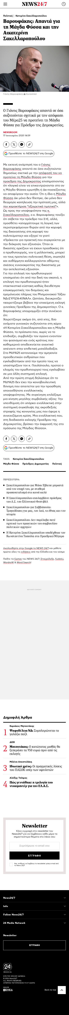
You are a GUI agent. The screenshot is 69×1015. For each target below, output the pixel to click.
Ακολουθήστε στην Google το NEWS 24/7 (26, 548)
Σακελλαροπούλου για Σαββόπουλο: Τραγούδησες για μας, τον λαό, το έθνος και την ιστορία (36, 510)
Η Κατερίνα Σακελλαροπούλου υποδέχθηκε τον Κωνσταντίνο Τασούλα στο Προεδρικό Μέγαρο (35, 534)
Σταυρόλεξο (47, 559)
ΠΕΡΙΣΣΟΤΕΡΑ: (11, 480)
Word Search (24, 562)
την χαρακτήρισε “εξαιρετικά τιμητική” (29, 206)
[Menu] (5, 4)
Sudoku (59, 559)
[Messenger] (22, 144)
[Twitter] (14, 144)
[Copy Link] (29, 144)
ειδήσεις (25, 552)
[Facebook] (6, 144)
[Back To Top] (62, 990)
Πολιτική (8, 16)
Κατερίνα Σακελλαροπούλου (31, 16)
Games (18, 559)
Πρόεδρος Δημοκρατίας (35, 464)
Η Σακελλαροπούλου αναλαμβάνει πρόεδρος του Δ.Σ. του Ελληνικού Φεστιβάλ (34, 499)
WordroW (8, 562)
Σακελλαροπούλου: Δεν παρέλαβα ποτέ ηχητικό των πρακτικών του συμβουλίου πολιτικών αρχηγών (31, 523)
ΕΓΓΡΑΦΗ (34, 945)
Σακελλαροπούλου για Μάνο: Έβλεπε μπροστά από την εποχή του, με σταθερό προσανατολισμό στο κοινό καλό (34, 488)
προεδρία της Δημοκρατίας (22, 181)
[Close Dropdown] (65, 898)
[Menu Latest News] (64, 4)
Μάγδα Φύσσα (11, 464)
